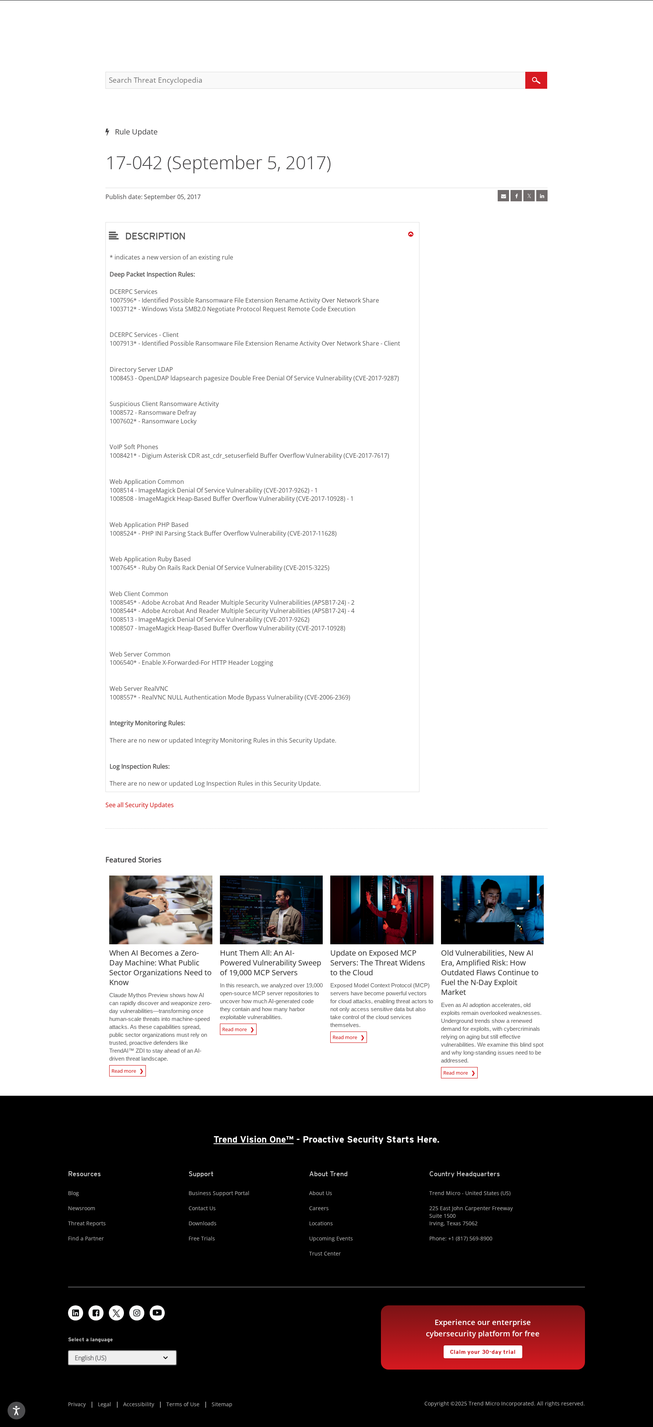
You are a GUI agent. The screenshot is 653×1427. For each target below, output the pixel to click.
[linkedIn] (542, 195)
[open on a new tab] (116, 1312)
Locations (321, 1223)
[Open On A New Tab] (529, 195)
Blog (73, 1193)
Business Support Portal (219, 1193)
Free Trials (202, 1238)
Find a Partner (86, 1238)
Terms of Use (183, 1404)
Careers (319, 1208)
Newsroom (81, 1208)
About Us (320, 1193)
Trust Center (325, 1253)
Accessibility (138, 1404)
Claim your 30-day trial (479, 1350)
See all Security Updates (139, 805)
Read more (124, 1069)
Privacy (77, 1404)
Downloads (203, 1223)
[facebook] (516, 195)
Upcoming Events (331, 1238)
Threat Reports (87, 1223)
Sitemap (222, 1404)
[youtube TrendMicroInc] (157, 1312)
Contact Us (202, 1208)
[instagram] (136, 1312)
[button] (262, 235)
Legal (104, 1404)
